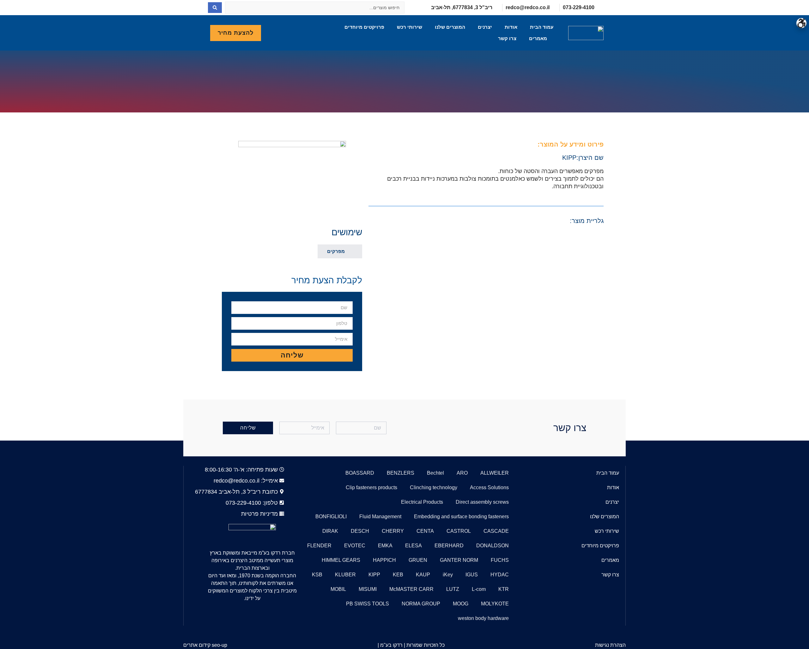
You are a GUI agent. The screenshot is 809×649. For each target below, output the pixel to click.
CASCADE (496, 531)
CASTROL (459, 531)
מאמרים (538, 38)
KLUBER (345, 574)
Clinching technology (433, 487)
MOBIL (338, 589)
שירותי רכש (409, 27)
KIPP (569, 157)
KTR (503, 589)
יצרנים (485, 27)
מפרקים (336, 251)
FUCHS (500, 560)
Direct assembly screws (482, 502)
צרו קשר (507, 38)
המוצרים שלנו (450, 27)
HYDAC (499, 574)
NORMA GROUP (421, 603)
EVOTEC (354, 545)
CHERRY (393, 531)
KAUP (423, 574)
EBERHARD (449, 545)
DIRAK (330, 531)
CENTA (425, 531)
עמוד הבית (541, 27)
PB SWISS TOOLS (367, 603)
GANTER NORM (459, 560)
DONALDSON (492, 545)
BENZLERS (400, 473)
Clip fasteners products (371, 487)
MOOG (460, 603)
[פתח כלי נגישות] (801, 23)
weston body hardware (483, 618)
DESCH (360, 531)
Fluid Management (380, 516)
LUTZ (452, 589)
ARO (462, 473)
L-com (479, 589)
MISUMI (368, 589)
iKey (448, 574)
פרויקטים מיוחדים (364, 27)
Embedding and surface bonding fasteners (461, 516)
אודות (511, 27)
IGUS (471, 574)
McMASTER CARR (411, 589)
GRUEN (418, 560)
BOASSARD (359, 473)
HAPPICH (384, 560)
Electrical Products (422, 502)
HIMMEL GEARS (341, 560)
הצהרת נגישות (610, 645)
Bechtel (435, 473)
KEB (398, 574)
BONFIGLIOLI (331, 516)
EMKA (385, 545)
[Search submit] (215, 7)
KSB (317, 574)
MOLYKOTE (495, 603)
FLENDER (319, 545)
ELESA (413, 545)
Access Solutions (489, 487)
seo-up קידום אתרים (205, 645)
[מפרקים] (353, 251)
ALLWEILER (494, 473)
